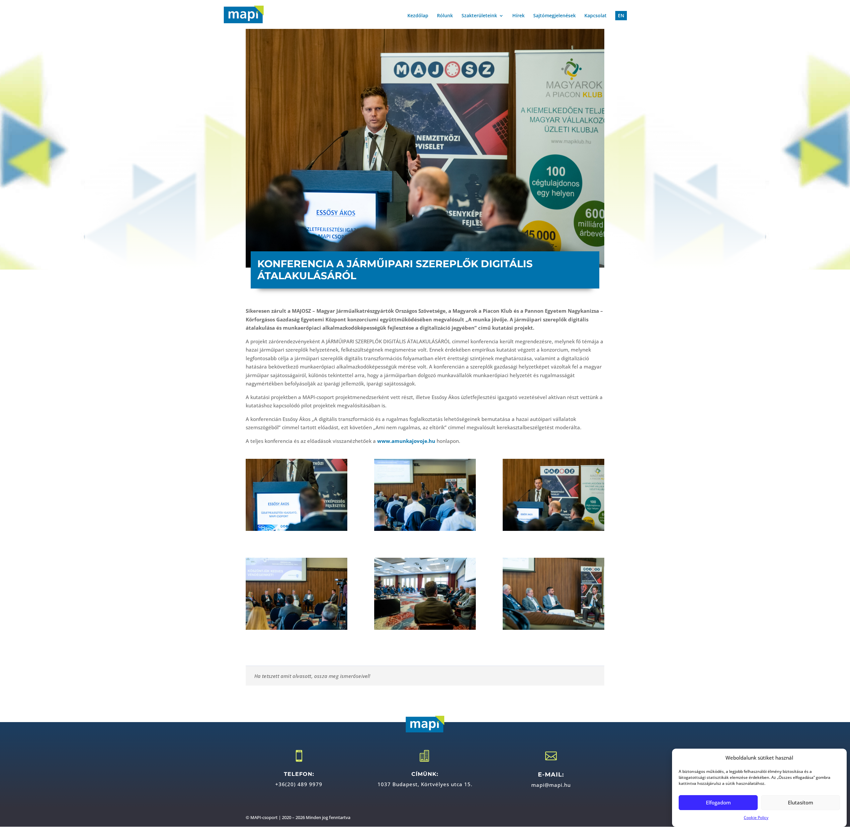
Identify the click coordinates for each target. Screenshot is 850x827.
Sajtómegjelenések (554, 16)
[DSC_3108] (425, 594)
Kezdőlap (417, 16)
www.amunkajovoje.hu (406, 441)
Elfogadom (718, 802)
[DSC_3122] (553, 594)
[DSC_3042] (296, 594)
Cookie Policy (756, 818)
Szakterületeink (479, 16)
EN (621, 15)
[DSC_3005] (296, 495)
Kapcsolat (595, 16)
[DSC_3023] (553, 495)
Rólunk (445, 16)
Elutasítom (800, 802)
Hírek (518, 16)
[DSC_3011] (425, 495)
